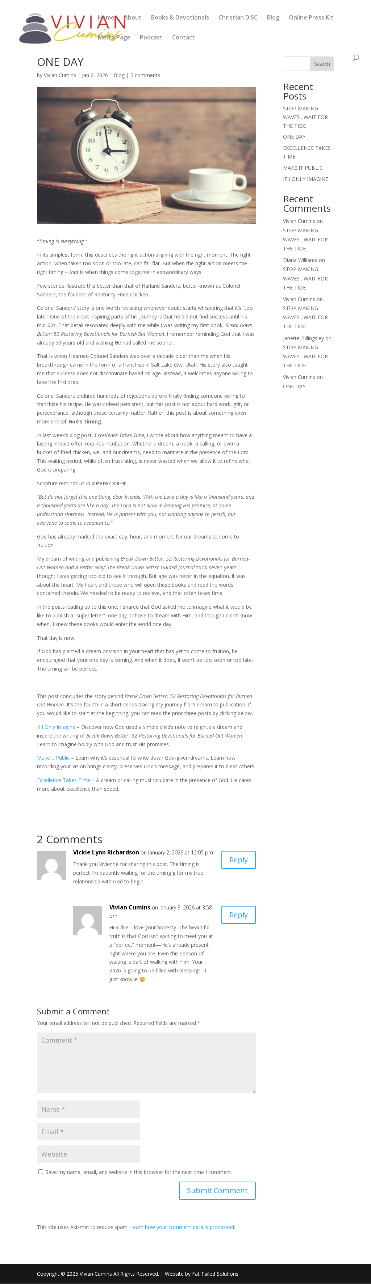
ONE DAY (294, 136)
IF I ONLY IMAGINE (305, 179)
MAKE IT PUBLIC (303, 167)
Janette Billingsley (303, 338)
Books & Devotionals (180, 18)
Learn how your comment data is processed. (182, 1227)
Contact (183, 38)
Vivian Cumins (60, 75)
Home (106, 18)
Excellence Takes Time (63, 780)
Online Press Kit (311, 18)
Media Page (114, 38)
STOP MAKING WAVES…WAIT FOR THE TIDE (305, 117)
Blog (273, 18)
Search (322, 63)
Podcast (151, 38)
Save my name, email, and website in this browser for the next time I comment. (139, 1172)
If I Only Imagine (56, 726)
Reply (238, 860)
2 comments (145, 75)
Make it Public (53, 757)
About (133, 18)
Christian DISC (238, 18)
